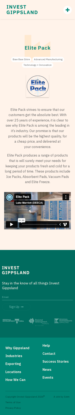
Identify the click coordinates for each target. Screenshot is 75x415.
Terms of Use (12, 402)
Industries (13, 356)
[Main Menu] (65, 10)
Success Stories (55, 361)
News (46, 369)
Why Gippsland (17, 348)
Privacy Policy (13, 407)
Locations (13, 372)
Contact (48, 353)
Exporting (13, 364)
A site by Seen (62, 396)
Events (47, 377)
